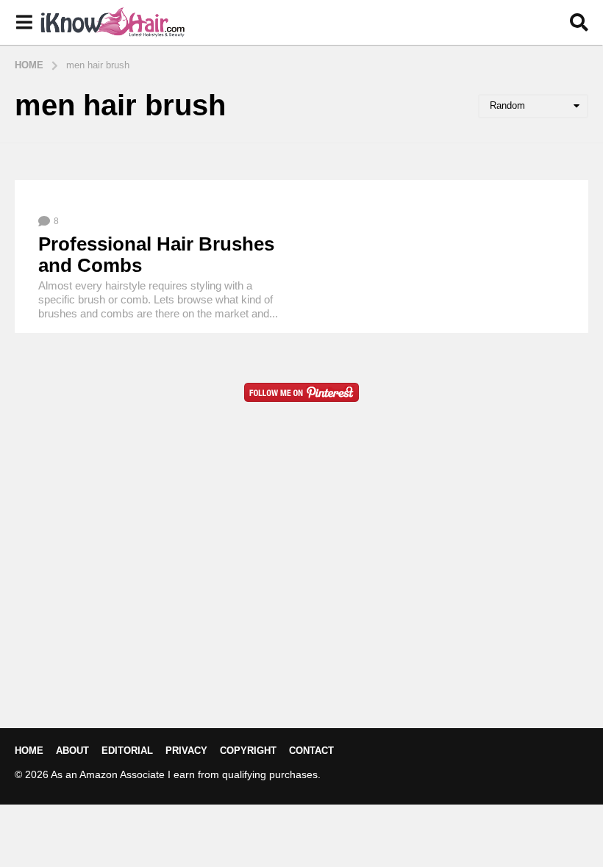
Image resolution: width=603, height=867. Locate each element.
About (72, 750)
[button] (24, 22)
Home (29, 750)
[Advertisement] (301, 588)
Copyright (248, 750)
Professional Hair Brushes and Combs (156, 254)
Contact (311, 750)
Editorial (127, 750)
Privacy (186, 750)
